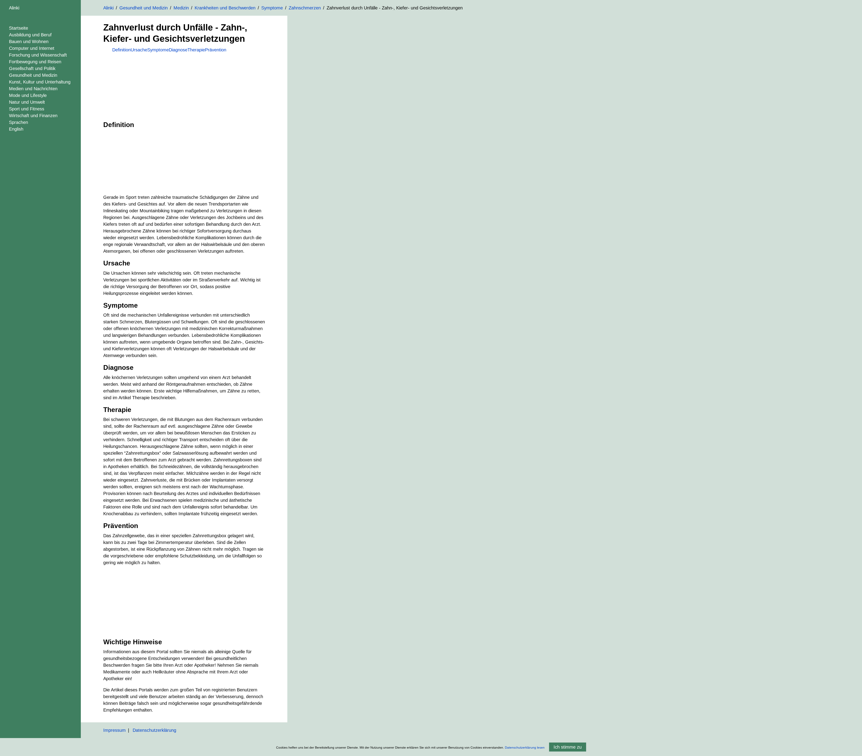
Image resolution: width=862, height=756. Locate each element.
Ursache (139, 49)
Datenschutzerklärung (154, 730)
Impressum (114, 730)
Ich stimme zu (568, 747)
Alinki (14, 7)
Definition (121, 49)
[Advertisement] (184, 84)
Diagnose (178, 49)
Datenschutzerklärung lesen (525, 747)
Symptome (158, 49)
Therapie (196, 49)
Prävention (215, 49)
